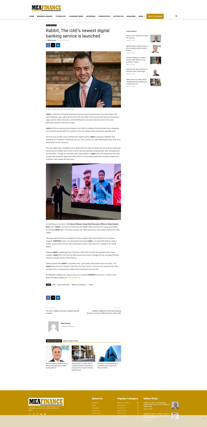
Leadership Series (76, 16)
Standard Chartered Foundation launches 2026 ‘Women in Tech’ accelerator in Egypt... (136, 60)
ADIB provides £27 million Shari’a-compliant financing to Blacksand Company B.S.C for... (136, 82)
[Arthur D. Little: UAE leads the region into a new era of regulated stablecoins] (155, 38)
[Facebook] (48, 45)
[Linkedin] (58, 45)
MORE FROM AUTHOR (70, 341)
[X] (53, 45)
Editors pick (118, 16)
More (141, 16)
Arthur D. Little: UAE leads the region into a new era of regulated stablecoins (156, 404)
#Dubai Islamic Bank (64, 284)
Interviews (90, 16)
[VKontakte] (41, 414)
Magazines (131, 16)
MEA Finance (52, 40)
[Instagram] (33, 414)
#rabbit (91, 284)
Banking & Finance (45, 16)
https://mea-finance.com (68, 326)
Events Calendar (155, 16)
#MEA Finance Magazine (79, 284)
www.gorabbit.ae (73, 278)
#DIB (54, 284)
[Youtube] (45, 414)
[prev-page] (47, 374)
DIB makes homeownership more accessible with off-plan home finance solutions (107, 366)
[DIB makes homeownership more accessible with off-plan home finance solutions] (109, 353)
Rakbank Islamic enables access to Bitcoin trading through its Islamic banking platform (57, 366)
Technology (61, 16)
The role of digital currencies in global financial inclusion (62, 312)
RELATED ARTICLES (54, 341)
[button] (176, 16)
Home (32, 16)
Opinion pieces (104, 16)
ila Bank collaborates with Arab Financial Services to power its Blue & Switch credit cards (104, 312)
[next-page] (50, 374)
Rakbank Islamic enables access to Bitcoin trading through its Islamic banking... (137, 48)
